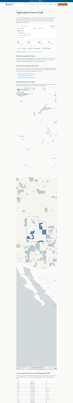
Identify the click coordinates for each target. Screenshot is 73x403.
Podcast (45, 4)
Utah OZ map (30, 48)
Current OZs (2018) (37, 48)
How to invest (24, 48)
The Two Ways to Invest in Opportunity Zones (26, 77)
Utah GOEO (53, 28)
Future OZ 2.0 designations (46, 48)
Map (41, 4)
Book (37, 4)
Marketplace (32, 4)
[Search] (55, 4)
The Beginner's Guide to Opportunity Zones (26, 73)
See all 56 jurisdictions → (21, 37)
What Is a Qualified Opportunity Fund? (25, 75)
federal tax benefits (41, 61)
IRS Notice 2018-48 (42, 375)
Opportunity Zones (20, 58)
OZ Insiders (50, 4)
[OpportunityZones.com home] (10, 4)
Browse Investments (62, 4)
